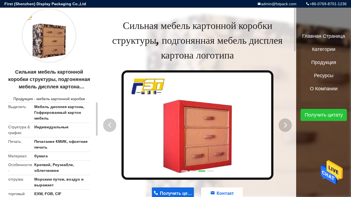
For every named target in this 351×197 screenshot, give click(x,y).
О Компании (324, 88)
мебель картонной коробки (60, 99)
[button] (109, 125)
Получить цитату (324, 115)
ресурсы (323, 75)
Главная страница (323, 36)
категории (323, 49)
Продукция (23, 99)
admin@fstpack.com (278, 4)
